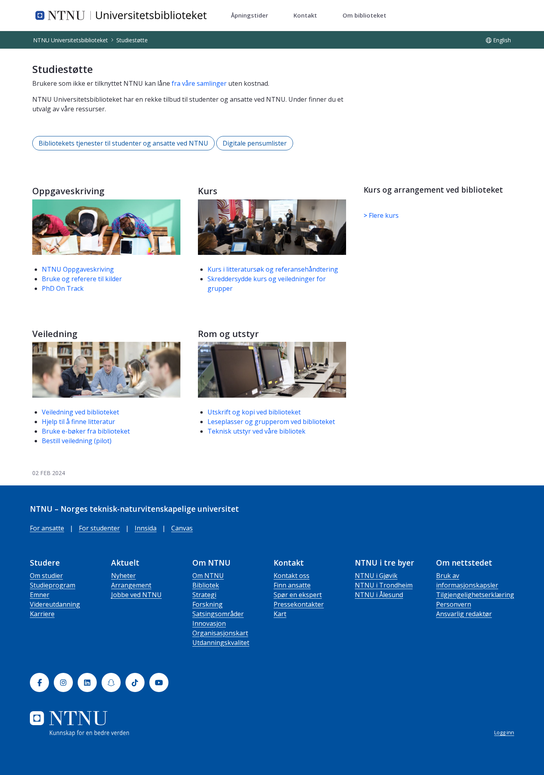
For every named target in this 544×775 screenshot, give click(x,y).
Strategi (204, 594)
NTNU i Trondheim (384, 585)
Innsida (146, 528)
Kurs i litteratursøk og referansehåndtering (273, 269)
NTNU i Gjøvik (376, 575)
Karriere (42, 613)
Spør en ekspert (298, 594)
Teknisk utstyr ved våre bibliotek (256, 431)
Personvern (453, 604)
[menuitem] (249, 15)
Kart (280, 613)
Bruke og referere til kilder (82, 278)
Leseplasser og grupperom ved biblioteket (271, 421)
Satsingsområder (218, 613)
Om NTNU (208, 575)
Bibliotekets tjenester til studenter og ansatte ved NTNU (123, 143)
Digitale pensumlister (255, 143)
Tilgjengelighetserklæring (475, 594)
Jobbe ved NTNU (136, 594)
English (502, 40)
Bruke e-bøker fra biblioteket (86, 431)
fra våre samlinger (199, 83)
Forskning (207, 604)
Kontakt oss (291, 575)
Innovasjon (209, 623)
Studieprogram (52, 585)
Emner (39, 594)
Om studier (46, 575)
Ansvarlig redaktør (464, 613)
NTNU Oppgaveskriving (78, 269)
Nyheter (123, 575)
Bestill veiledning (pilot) (77, 440)
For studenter (99, 528)
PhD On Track (63, 288)
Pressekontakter (299, 604)
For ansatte (47, 528)
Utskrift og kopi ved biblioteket (254, 412)
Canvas (182, 528)
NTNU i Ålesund (379, 594)
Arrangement (131, 585)
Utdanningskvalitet (220, 642)
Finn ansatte (292, 585)
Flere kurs (381, 215)
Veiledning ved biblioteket (80, 412)
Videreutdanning (55, 604)
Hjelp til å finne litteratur (78, 421)
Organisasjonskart (220, 633)
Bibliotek (205, 585)
